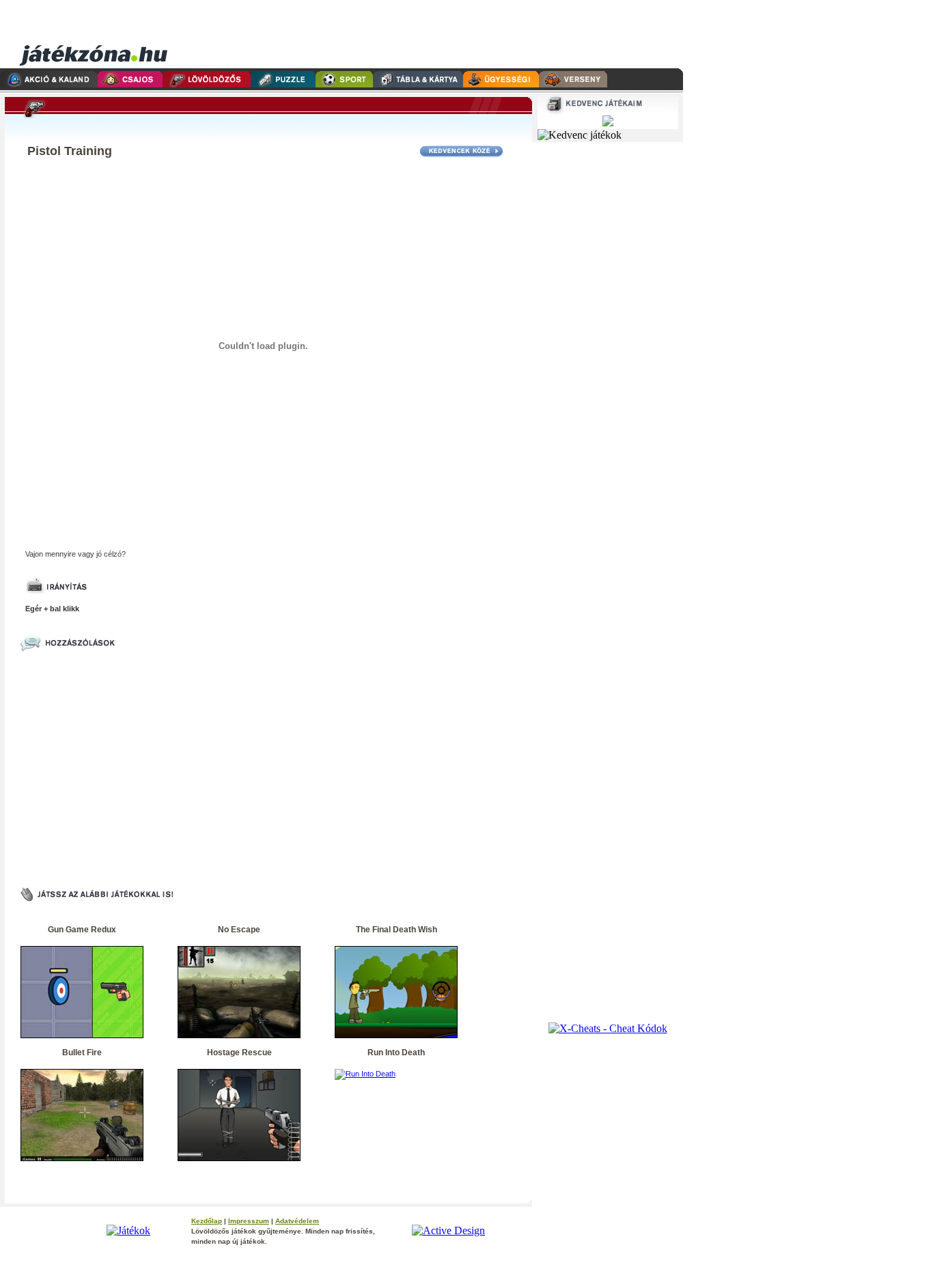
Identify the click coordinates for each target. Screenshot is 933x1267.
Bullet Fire (82, 1052)
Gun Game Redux (82, 929)
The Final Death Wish (396, 929)
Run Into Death (396, 1052)
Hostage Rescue (239, 1052)
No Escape (239, 929)
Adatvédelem (297, 1221)
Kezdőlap (206, 1221)
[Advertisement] (425, 34)
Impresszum (248, 1221)
